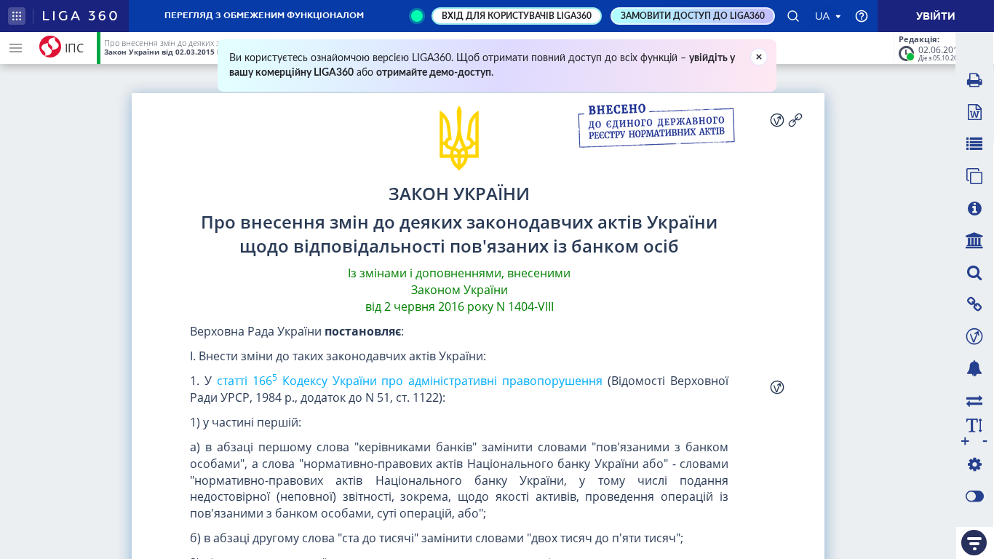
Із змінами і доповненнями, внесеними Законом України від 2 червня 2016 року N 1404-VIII (459, 289)
